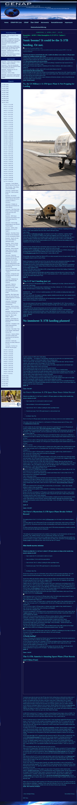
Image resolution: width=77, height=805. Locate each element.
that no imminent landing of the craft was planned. (36, 61)
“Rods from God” (71, 756)
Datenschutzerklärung (38, 27)
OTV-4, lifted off (36, 467)
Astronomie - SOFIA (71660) (8, 72)
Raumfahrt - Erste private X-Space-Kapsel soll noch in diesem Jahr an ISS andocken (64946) (11, 76)
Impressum (69, 22)
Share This (34, 416)
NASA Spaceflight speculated (33, 737)
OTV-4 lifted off (36, 588)
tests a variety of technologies (48, 727)
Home (6, 22)
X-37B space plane (36, 418)
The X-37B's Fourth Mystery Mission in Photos (50, 428)
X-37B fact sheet (38, 593)
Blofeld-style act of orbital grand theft (57, 751)
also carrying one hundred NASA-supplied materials (58, 775)
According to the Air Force (33, 770)
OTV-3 (52, 524)
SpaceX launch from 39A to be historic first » (33, 70)
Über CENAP (35, 22)
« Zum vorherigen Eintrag (28, 793)
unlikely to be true (28, 612)
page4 (41, 803)
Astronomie (45, 22)
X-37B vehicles (36, 249)
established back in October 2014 (32, 423)
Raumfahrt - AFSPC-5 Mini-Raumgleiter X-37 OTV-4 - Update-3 (44, 35)
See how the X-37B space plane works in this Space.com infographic (40, 453)
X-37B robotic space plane (37, 233)
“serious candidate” (28, 775)
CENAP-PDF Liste (16, 22)
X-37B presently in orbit (30, 253)
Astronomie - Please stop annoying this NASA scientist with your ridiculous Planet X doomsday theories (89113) (11, 66)
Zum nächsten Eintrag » (70, 793)
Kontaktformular (57, 22)
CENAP (26, 22)
